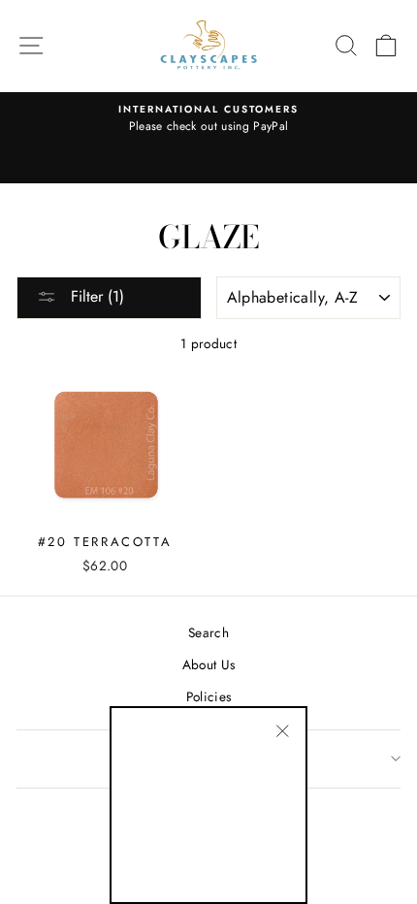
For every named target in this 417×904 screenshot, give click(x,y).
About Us (209, 664)
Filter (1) (95, 296)
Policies (209, 696)
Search (208, 632)
